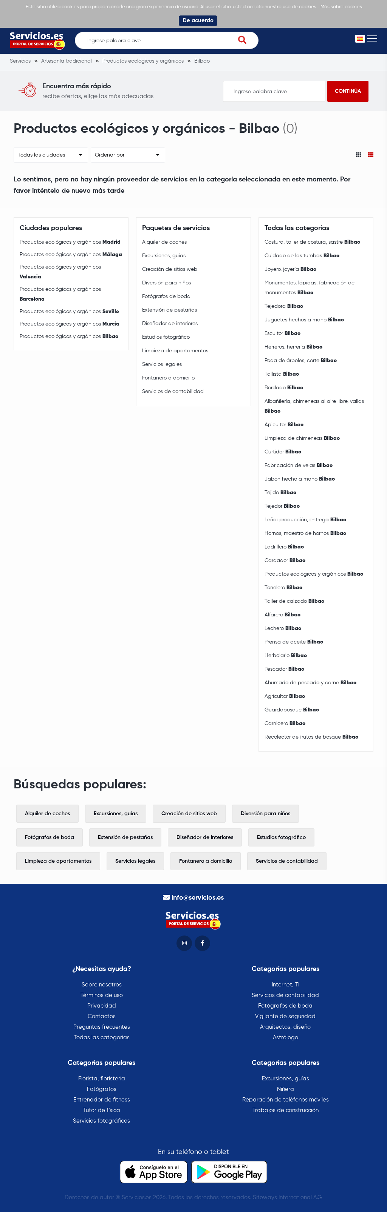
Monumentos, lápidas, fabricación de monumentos (309, 287)
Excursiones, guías (164, 255)
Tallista (282, 374)
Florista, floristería (101, 1078)
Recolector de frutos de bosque (311, 737)
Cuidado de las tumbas (302, 255)
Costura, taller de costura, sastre (312, 242)
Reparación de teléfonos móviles (285, 1100)
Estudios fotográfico (166, 337)
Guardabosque (292, 710)
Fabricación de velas (299, 465)
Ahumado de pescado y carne (310, 682)
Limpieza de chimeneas (302, 438)
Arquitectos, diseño (285, 1027)
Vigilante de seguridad (285, 1016)
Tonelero (283, 587)
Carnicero (285, 723)
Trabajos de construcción (285, 1110)
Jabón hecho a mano (300, 479)
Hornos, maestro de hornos (305, 533)
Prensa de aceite (294, 642)
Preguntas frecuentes (101, 1027)
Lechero (283, 628)
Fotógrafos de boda (166, 296)
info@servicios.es (198, 897)
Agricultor (285, 696)
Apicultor (284, 424)
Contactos (102, 1016)
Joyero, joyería (290, 269)
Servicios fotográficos (101, 1121)
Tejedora (284, 306)
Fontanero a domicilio (168, 378)
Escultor (282, 333)
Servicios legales (162, 364)
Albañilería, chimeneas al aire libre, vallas (314, 406)
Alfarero (282, 615)
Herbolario (286, 655)
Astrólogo (285, 1037)
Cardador (285, 560)
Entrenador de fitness (101, 1100)
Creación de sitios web (169, 269)
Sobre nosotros (102, 985)
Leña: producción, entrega (305, 519)
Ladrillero (284, 547)
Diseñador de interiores (170, 323)
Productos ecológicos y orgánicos (70, 242)
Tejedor (282, 506)
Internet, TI (285, 985)
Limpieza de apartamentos (175, 350)
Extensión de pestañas (169, 310)
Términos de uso (101, 995)
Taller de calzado (294, 601)
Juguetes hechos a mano (304, 320)
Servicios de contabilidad (173, 391)
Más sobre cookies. (341, 7)
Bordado (284, 387)
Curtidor (283, 452)
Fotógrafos (101, 1089)
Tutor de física (101, 1110)
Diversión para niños (166, 283)
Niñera (285, 1089)
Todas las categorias (102, 1037)
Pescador (284, 669)
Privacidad (101, 1006)
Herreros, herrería (293, 347)
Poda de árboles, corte (301, 360)
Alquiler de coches (164, 242)
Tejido (280, 492)
